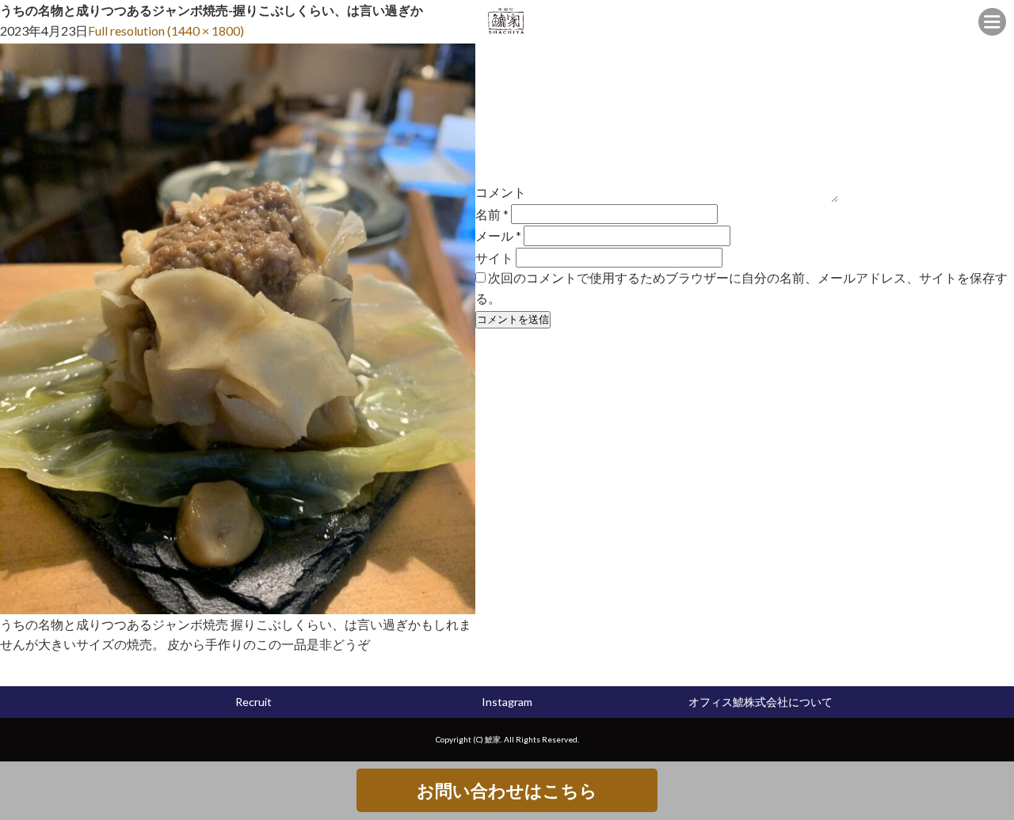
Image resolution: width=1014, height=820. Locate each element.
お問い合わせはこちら (507, 790)
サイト (494, 256)
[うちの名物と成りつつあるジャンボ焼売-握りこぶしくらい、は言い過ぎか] (237, 603)
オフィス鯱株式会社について (760, 701)
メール (498, 235)
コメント (500, 191)
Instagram (507, 701)
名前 (492, 214)
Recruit (253, 701)
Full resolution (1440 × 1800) (166, 30)
